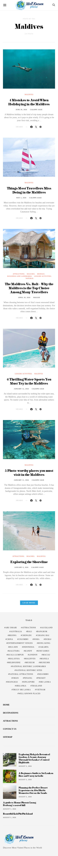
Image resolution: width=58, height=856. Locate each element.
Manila (45, 659)
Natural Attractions (21, 674)
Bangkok (42, 631)
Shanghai (12, 682)
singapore (29, 682)
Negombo (43, 674)
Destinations (10, 713)
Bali (29, 631)
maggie (36, 297)
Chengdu (27, 635)
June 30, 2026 (21, 109)
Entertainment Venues (20, 643)
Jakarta (44, 647)
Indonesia (28, 647)
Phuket (41, 678)
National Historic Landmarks (29, 666)
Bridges (41, 274)
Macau (46, 655)
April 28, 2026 (24, 297)
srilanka (21, 686)
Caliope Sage (36, 109)
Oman (15, 678)
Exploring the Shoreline (29, 562)
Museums (45, 663)
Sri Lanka (45, 682)
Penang (28, 678)
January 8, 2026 (21, 567)
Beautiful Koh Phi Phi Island (18, 813)
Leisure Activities (42, 276)
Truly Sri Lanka (22, 690)
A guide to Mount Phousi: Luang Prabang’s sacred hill (19, 804)
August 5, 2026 (25, 766)
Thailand (37, 686)
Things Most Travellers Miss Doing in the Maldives (29, 190)
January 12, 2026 (21, 389)
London (33, 655)
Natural (30, 278)
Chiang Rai (43, 635)
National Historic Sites (29, 670)
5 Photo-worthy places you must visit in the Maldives (29, 472)
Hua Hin (13, 647)
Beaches (31, 274)
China (10, 639)
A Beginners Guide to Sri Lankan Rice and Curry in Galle (36, 774)
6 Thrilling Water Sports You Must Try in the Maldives (29, 381)
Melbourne (14, 663)
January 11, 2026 (21, 480)
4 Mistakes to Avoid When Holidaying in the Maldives (29, 102)
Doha (37, 639)
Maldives (29, 94)
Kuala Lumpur (16, 655)
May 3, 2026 (21, 198)
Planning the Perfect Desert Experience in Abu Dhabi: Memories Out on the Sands (33, 790)
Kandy (28, 651)
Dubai (48, 639)
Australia (16, 631)
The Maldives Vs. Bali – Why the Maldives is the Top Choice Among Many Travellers (29, 288)
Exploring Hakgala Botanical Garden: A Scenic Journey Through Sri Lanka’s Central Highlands (34, 758)
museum (30, 663)
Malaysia (14, 659)
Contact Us (9, 729)
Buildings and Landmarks (19, 276)
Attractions (19, 274)
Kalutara (14, 651)
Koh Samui (43, 651)
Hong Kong (44, 643)
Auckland (47, 628)
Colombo (23, 639)
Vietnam (40, 690)
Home (6, 705)
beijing (13, 635)
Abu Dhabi (11, 628)
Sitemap (7, 737)
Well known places (29, 694)
